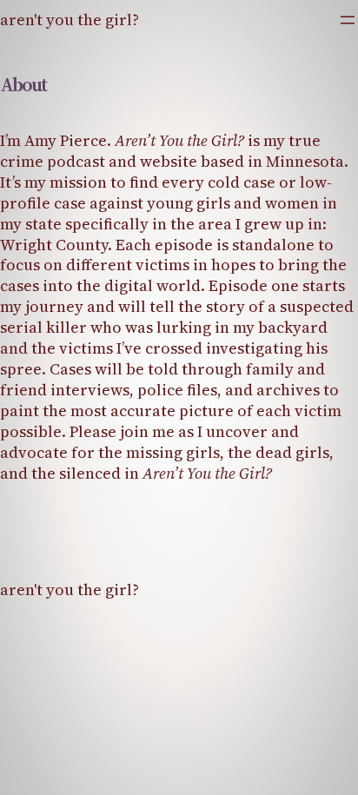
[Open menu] (347, 20)
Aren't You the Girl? (69, 19)
